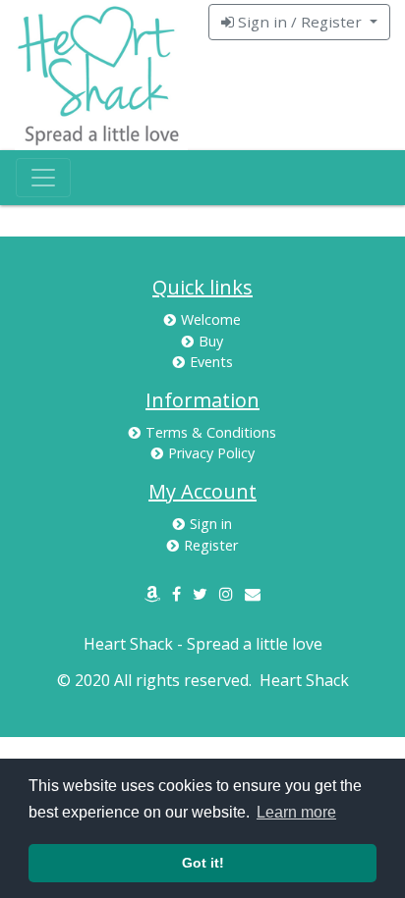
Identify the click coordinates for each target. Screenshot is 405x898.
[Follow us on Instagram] (226, 594)
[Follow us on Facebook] (176, 594)
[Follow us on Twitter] (200, 594)
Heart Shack (304, 680)
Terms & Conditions (210, 432)
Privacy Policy (211, 453)
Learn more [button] (296, 812)
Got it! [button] (203, 863)
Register (211, 545)
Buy (211, 341)
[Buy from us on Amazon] (152, 594)
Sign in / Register (300, 21)
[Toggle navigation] (43, 177)
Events (211, 361)
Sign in (211, 523)
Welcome (211, 319)
